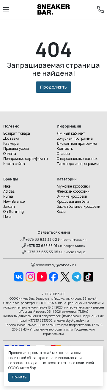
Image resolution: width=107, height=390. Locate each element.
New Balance (14, 201)
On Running (13, 211)
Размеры (11, 143)
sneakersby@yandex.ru (56, 265)
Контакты (65, 148)
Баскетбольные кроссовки (78, 206)
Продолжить (53, 87)
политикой (85, 363)
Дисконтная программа (77, 143)
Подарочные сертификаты (25, 158)
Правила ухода (16, 148)
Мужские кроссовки (73, 186)
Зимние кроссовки (72, 196)
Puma (8, 196)
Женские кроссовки (73, 191)
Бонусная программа (75, 138)
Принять (19, 377)
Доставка (11, 138)
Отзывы (63, 153)
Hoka (7, 216)
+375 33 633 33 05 (42, 252)
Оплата (9, 153)
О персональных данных (77, 158)
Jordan (9, 206)
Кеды (61, 211)
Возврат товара (16, 133)
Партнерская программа (78, 163)
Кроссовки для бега (73, 201)
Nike (7, 186)
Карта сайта (14, 163)
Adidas (9, 191)
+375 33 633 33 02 (41, 239)
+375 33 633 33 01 (42, 245)
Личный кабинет (71, 133)
